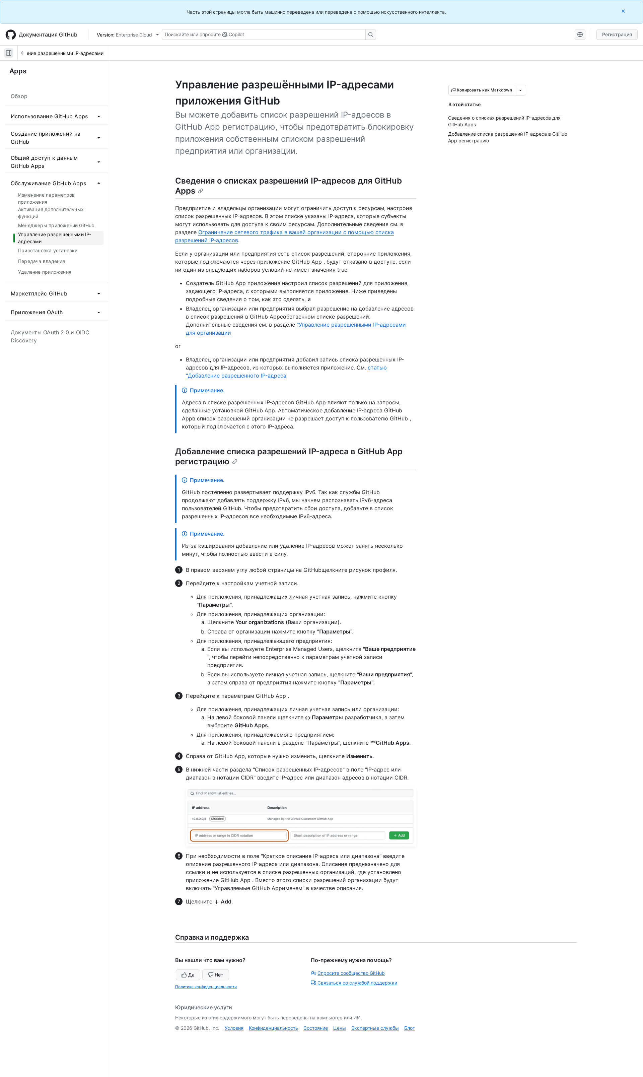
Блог (409, 1028)
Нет (219, 975)
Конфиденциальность (273, 1028)
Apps (17, 71)
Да (191, 975)
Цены (339, 1028)
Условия (234, 1028)
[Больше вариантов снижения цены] (520, 90)
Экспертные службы (375, 1028)
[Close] (624, 11)
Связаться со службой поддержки (357, 983)
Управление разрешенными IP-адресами (56, 53)
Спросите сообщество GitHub (351, 973)
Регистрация (617, 34)
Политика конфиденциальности (206, 986)
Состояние (315, 1028)
